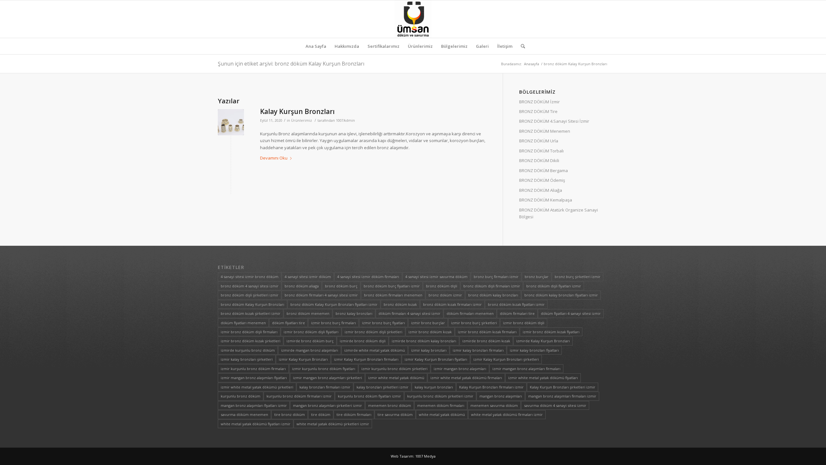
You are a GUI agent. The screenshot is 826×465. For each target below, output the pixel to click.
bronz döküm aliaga (302, 286)
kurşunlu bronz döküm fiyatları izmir (369, 396)
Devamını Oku (273, 158)
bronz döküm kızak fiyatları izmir (516, 304)
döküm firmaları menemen (470, 313)
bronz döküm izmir (445, 295)
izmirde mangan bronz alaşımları (309, 350)
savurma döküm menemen (244, 414)
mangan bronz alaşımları (500, 396)
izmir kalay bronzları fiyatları (534, 350)
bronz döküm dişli (441, 286)
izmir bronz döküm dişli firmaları (249, 331)
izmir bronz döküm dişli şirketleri (373, 331)
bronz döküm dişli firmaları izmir (491, 286)
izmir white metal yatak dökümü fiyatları (543, 377)
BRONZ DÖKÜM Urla (538, 141)
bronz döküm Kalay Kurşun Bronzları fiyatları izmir (334, 304)
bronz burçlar (537, 276)
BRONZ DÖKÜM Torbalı (541, 151)
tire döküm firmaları (354, 414)
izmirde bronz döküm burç (310, 340)
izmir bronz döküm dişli (523, 322)
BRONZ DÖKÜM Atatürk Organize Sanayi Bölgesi (558, 213)
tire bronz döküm (289, 414)
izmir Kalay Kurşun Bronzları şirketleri (506, 359)
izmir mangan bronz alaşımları (460, 368)
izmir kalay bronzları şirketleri (247, 359)
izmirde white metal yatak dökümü (374, 350)
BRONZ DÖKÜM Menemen (544, 131)
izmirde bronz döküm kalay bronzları (424, 340)
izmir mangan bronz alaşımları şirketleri (327, 377)
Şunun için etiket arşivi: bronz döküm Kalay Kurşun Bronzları (291, 63)
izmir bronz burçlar (428, 322)
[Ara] (521, 46)
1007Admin (345, 120)
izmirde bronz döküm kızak (486, 340)
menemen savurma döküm (494, 405)
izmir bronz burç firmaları (333, 322)
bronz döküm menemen (308, 313)
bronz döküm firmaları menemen (393, 295)
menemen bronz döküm (389, 405)
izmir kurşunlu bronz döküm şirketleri (394, 368)
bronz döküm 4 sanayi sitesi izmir (249, 286)
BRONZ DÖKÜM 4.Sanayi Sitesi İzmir (554, 121)
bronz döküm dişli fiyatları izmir (553, 286)
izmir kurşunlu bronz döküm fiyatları (323, 368)
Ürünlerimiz (301, 120)
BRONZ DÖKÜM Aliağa (540, 190)
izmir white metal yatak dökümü (396, 377)
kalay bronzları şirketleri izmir (382, 387)
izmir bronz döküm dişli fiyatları (311, 331)
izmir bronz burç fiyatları (383, 322)
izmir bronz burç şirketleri (474, 322)
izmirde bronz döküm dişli (363, 340)
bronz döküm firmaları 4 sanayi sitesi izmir (321, 295)
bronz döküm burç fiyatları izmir (392, 286)
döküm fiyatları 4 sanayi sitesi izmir (571, 313)
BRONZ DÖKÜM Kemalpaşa (545, 200)
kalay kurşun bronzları (434, 387)
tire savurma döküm (395, 414)
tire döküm (320, 414)
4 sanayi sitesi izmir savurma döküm (436, 276)
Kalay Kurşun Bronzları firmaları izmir (491, 387)
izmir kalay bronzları (429, 350)
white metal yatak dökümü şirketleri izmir (333, 423)
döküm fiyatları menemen (243, 322)
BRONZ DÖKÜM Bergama (543, 170)
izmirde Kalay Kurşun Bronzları (543, 340)
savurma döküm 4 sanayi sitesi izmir (555, 405)
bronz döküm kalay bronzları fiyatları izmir (561, 295)
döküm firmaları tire (517, 313)
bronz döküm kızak (400, 304)
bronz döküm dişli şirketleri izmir (249, 295)
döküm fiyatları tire (288, 322)
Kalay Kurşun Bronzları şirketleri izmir (562, 387)
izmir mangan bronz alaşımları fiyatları (254, 377)
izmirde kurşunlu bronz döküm (248, 350)
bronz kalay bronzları (354, 313)
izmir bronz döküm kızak (430, 331)
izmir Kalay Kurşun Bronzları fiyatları (436, 359)
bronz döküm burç (341, 286)
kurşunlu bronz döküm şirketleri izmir (440, 396)
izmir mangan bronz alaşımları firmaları (526, 368)
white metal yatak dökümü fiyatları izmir (255, 423)
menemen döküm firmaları (440, 405)
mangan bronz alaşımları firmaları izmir (562, 396)
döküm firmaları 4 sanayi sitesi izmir (409, 313)
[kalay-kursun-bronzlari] (231, 122)
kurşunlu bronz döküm (240, 396)
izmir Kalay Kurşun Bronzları (303, 359)
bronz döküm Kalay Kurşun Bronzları (252, 304)
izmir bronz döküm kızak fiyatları (551, 331)
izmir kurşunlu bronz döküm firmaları (253, 368)
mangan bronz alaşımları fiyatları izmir (254, 405)
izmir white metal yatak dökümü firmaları (466, 377)
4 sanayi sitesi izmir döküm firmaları (368, 276)
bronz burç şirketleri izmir (577, 276)
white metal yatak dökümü (442, 414)
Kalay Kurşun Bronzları (297, 111)
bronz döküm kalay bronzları (493, 295)
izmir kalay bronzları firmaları (478, 350)
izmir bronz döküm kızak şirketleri (250, 340)
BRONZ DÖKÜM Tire (538, 111)
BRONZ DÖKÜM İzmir (539, 102)
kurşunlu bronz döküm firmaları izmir (299, 396)
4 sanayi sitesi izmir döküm (308, 276)
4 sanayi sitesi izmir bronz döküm (249, 276)
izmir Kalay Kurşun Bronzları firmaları (366, 359)
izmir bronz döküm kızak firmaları (487, 331)
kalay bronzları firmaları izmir (324, 387)
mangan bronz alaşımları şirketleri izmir (327, 405)
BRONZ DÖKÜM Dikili (539, 160)
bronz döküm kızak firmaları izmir (452, 304)
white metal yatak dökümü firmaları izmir (507, 414)
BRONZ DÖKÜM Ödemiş (542, 180)
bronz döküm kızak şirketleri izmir (250, 313)
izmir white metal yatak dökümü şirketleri (257, 387)
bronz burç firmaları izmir (496, 276)
